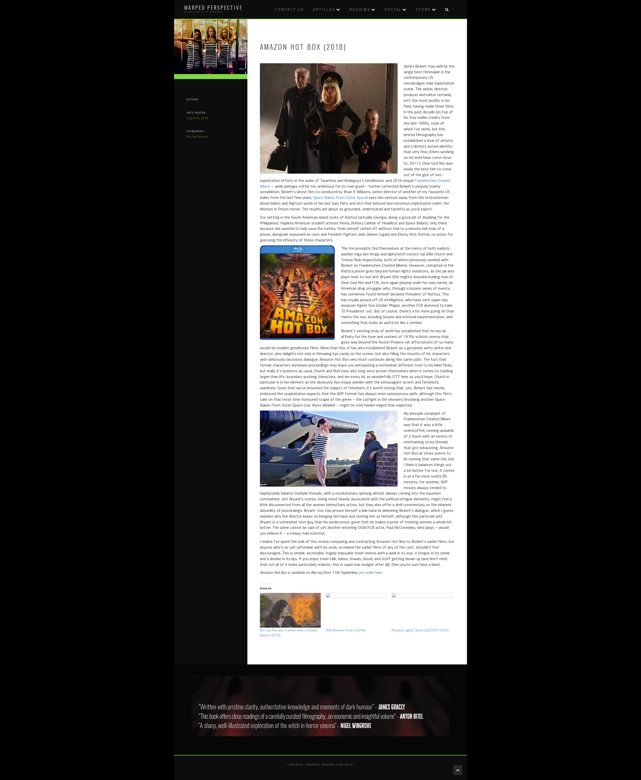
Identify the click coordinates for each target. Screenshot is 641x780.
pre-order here (370, 572)
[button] (446, 9)
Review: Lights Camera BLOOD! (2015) (420, 630)
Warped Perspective (213, 7)
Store (423, 9)
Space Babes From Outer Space (340, 197)
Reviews (360, 9)
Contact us (289, 9)
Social (393, 9)
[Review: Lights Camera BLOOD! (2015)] (422, 610)
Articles (324, 9)
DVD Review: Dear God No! (346, 630)
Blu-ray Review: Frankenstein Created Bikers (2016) (288, 632)
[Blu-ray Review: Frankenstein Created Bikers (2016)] (290, 610)
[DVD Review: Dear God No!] (356, 610)
